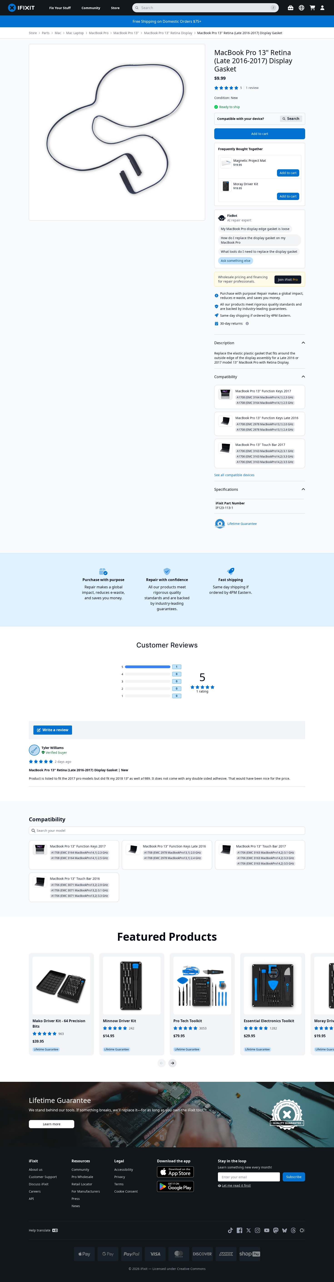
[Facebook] (239, 1230)
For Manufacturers (86, 1191)
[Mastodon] (276, 1230)
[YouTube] (266, 1230)
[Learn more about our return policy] (247, 323)
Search (293, 118)
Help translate (39, 1230)
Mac (58, 33)
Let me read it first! (236, 1185)
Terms (119, 1184)
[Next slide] (172, 1063)
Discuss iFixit (38, 1184)
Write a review (55, 729)
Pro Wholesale (82, 1177)
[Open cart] (312, 7)
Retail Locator (82, 1184)
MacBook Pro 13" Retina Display (168, 33)
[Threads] (293, 1230)
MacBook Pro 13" (126, 33)
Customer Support (43, 1177)
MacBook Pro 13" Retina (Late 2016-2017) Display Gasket (239, 33)
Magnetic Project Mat (249, 160)
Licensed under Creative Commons (179, 1269)
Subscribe (294, 1177)
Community (80, 1169)
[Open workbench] (290, 7)
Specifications (226, 489)
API (31, 1198)
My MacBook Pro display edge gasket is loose (255, 229)
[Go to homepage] (23, 8)
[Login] (322, 7)
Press (76, 1198)
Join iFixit (288, 279)
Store (33, 33)
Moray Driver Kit (245, 184)
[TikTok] (230, 1230)
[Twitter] (248, 1230)
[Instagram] (257, 1230)
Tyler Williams (53, 748)
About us (35, 1169)
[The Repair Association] (302, 1230)
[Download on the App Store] (175, 1171)
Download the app (173, 1160)
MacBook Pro (98, 33)
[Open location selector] (301, 7)
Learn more (51, 1124)
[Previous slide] (161, 1063)
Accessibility (123, 1169)
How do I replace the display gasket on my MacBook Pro (253, 240)
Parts (46, 33)
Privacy (119, 1177)
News (76, 1206)
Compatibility (225, 376)
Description (224, 342)
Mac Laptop (75, 33)
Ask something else (235, 260)
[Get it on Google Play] (175, 1186)
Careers (35, 1191)
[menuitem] (60, 7)
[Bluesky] (284, 1230)
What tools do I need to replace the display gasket (259, 251)
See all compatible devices (234, 475)
